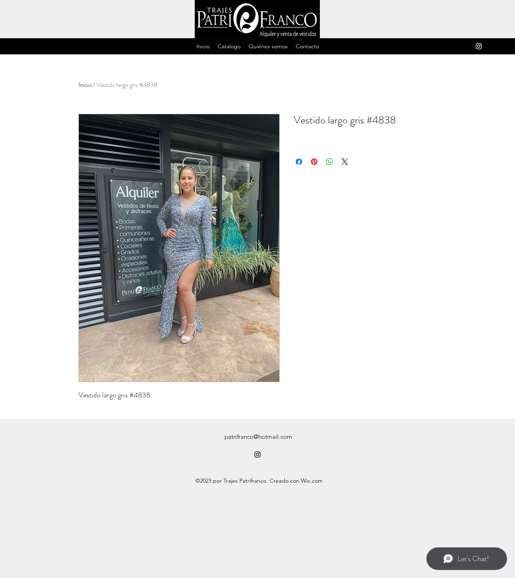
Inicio (85, 84)
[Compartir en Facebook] (299, 162)
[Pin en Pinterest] (314, 162)
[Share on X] (345, 162)
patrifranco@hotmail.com (258, 436)
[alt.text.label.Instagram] (479, 46)
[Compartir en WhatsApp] (329, 162)
